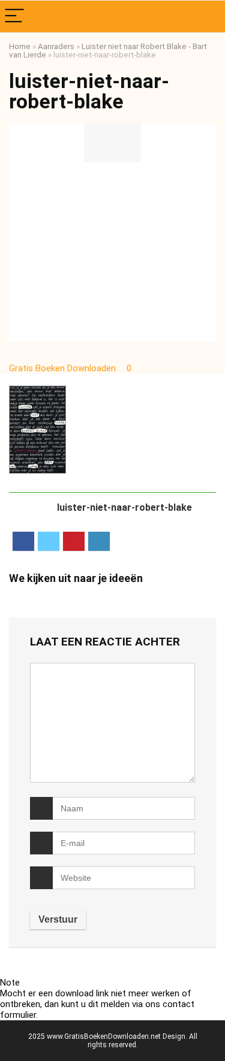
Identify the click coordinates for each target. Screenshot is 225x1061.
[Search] (206, 16)
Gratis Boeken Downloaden (63, 368)
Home (20, 46)
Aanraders (56, 46)
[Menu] (14, 16)
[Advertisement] (112, 252)
